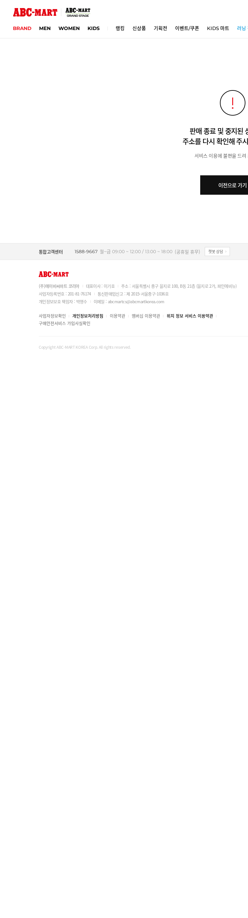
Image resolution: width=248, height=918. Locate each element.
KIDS (94, 28)
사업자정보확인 (52, 316)
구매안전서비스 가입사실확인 (64, 323)
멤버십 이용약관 (146, 316)
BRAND (22, 28)
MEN (45, 28)
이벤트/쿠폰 (187, 28)
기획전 (160, 28)
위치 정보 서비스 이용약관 (190, 316)
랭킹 (120, 28)
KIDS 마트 (218, 28)
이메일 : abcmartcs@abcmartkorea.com (129, 301)
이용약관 (117, 316)
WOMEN (69, 28)
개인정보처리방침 (87, 316)
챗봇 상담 (215, 251)
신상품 (139, 28)
